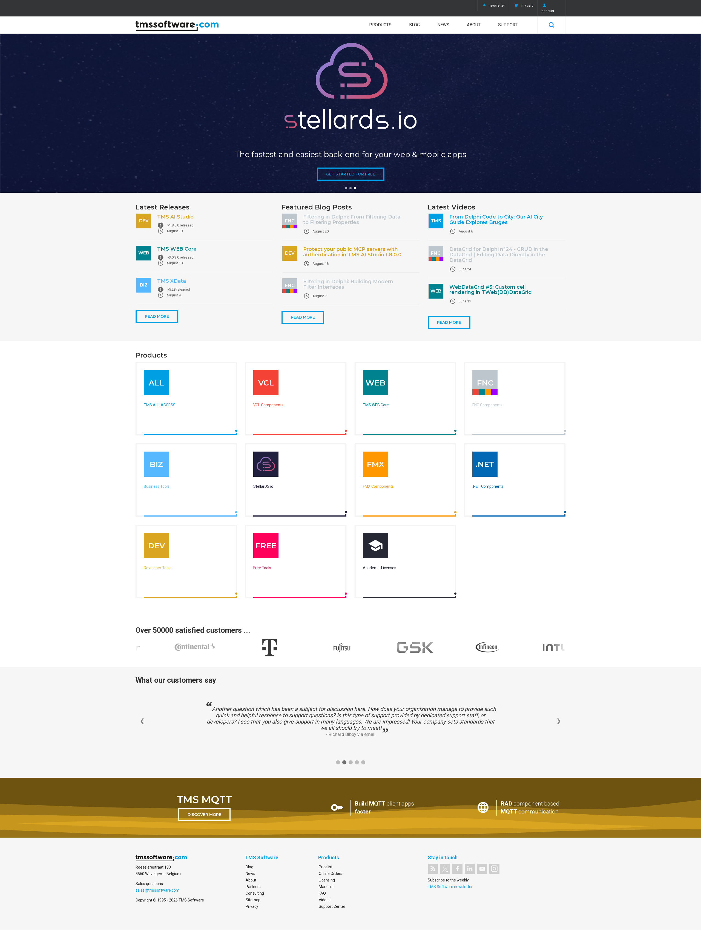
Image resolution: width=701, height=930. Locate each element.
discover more (204, 814)
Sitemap (253, 900)
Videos (325, 900)
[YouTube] (482, 869)
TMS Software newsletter (450, 886)
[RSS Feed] (433, 869)
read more (157, 316)
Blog (414, 24)
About (474, 24)
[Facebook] (457, 869)
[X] (445, 869)
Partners (253, 886)
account (548, 11)
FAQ (322, 893)
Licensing (327, 880)
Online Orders (330, 873)
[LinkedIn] (470, 869)
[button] (346, 188)
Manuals (326, 886)
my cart (527, 5)
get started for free (350, 174)
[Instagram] (494, 869)
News (443, 24)
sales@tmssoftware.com (157, 890)
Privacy (252, 906)
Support (508, 24)
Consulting (255, 893)
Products (380, 24)
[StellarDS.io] (265, 465)
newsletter (497, 5)
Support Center (332, 906)
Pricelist (325, 867)
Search (551, 24)
